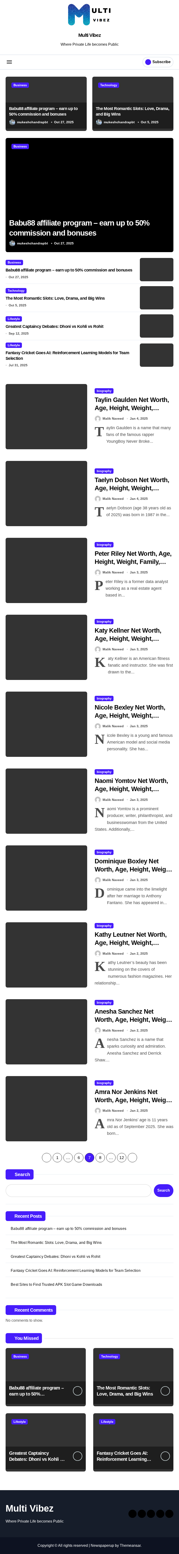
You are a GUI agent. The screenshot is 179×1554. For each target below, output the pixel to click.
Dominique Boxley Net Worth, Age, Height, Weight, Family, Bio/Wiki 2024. (134, 869)
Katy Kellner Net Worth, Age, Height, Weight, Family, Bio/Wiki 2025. (128, 638)
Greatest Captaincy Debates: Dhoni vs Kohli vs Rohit (54, 326)
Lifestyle (14, 319)
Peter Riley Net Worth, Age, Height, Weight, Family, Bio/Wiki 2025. (133, 561)
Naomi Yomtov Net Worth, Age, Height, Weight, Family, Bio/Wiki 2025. (131, 789)
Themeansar (130, 1545)
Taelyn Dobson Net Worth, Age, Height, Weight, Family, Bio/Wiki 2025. (132, 488)
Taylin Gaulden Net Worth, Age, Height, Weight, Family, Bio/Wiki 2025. (132, 408)
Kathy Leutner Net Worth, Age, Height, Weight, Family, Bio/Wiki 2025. (131, 942)
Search (22, 1174)
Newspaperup (102, 1545)
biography (104, 391)
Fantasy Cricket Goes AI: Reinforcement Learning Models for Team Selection (76, 1271)
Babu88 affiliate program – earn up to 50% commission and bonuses (69, 270)
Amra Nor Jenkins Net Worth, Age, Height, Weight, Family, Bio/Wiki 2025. (134, 1100)
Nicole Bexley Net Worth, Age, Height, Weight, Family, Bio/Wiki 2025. (130, 715)
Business (20, 85)
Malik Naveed (113, 418)
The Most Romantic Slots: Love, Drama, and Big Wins (55, 298)
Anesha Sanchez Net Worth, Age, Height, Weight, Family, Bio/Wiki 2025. (134, 1019)
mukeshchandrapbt (32, 122)
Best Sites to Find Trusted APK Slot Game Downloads (56, 1284)
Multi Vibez (89, 35)
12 (121, 1157)
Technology (108, 85)
